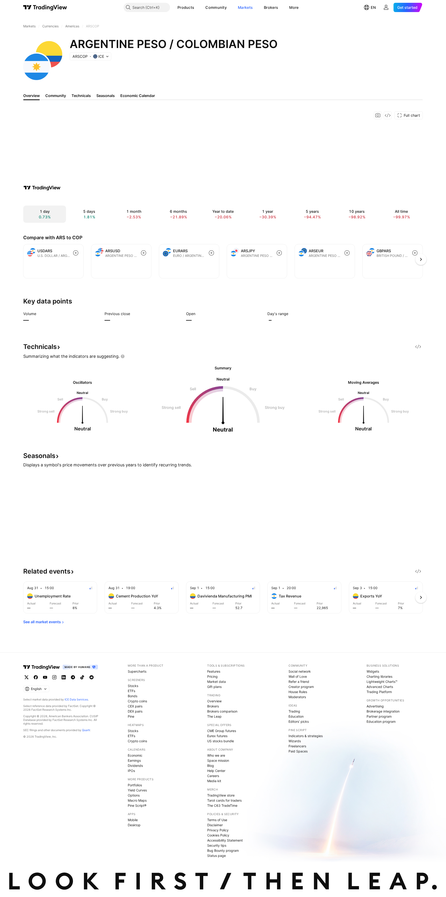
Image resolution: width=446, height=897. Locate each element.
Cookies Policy (218, 835)
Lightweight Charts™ (382, 682)
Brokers (271, 7)
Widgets (373, 671)
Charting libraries (379, 676)
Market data (216, 682)
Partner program (379, 716)
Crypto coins (137, 701)
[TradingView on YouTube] (45, 677)
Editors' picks (299, 721)
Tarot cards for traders (224, 800)
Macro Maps (137, 800)
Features (213, 671)
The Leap (214, 716)
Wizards (295, 741)
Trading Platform (379, 692)
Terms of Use (217, 820)
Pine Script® (137, 805)
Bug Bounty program (223, 850)
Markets (245, 7)
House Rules (298, 692)
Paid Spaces (298, 751)
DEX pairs (135, 711)
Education (296, 716)
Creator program (301, 687)
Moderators (297, 697)
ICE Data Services (76, 699)
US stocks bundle (220, 741)
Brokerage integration (383, 711)
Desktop (134, 825)
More (293, 7)
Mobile (133, 820)
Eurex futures (217, 736)
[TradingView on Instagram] (54, 677)
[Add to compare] (76, 253)
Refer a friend (299, 682)
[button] (198, 7)
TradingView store (221, 795)
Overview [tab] (31, 95)
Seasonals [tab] (105, 95)
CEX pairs (135, 706)
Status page (216, 856)
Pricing (212, 676)
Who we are (216, 755)
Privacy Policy (218, 830)
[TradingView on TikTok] (82, 677)
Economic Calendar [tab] (137, 95)
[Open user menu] (386, 7)
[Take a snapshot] (378, 115)
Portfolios (135, 785)
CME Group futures (221, 731)
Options (134, 795)
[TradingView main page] (45, 7)
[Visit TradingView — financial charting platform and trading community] (42, 187)
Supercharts (137, 671)
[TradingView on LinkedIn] (63, 677)
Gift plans (214, 687)
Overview (214, 701)
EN (373, 7)
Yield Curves (137, 790)
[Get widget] (388, 115)
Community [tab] (55, 95)
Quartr (86, 730)
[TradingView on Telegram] (73, 677)
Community (216, 7)
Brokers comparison (222, 711)
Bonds (132, 696)
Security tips (216, 845)
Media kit (214, 781)
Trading (294, 711)
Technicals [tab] (81, 95)
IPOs (131, 771)
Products (185, 7)
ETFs (131, 691)
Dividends (135, 766)
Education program (381, 721)
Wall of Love (298, 676)
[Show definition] (39, 314)
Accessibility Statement (225, 840)
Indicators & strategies (306, 736)
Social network (300, 671)
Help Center (216, 771)
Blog (210, 766)
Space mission (218, 760)
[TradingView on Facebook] (36, 677)
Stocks (133, 686)
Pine (131, 716)
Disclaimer (215, 825)
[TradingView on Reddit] (91, 677)
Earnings (134, 760)
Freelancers (297, 746)
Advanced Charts (380, 687)
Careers (213, 776)
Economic (135, 755)
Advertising (375, 706)
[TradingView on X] (26, 677)
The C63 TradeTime (222, 805)
